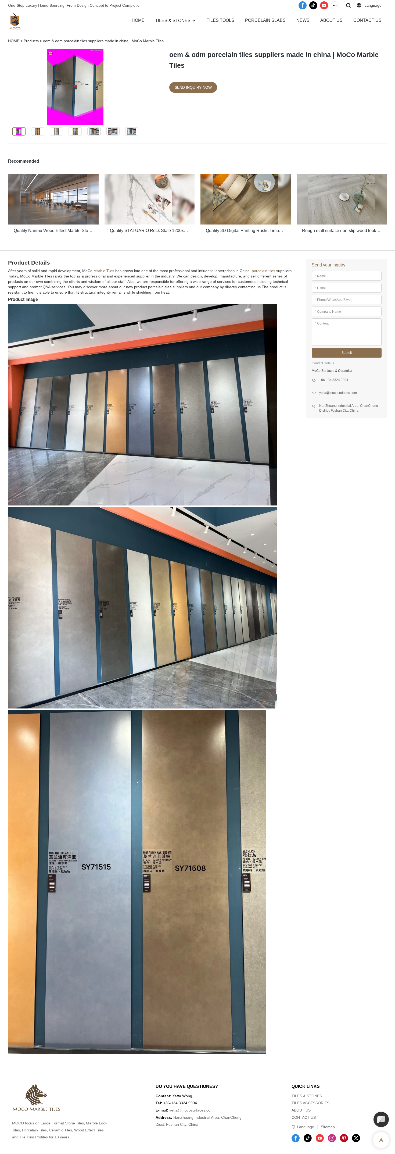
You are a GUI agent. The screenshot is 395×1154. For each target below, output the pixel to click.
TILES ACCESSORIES (310, 1103)
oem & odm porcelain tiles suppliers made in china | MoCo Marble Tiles (103, 41)
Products (31, 41)
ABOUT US (331, 20)
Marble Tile (103, 271)
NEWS (303, 20)
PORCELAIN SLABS (265, 20)
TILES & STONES (173, 20)
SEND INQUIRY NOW (193, 87)
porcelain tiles (263, 271)
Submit (347, 353)
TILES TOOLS (220, 20)
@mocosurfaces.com (196, 1110)
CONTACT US (367, 20)
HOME (138, 20)
